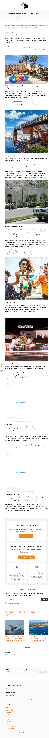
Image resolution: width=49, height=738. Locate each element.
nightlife (40, 309)
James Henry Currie (10, 15)
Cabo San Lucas (10, 710)
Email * (26, 669)
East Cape (8, 712)
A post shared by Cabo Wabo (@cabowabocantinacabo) (20, 421)
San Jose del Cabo (10, 724)
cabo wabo (12, 612)
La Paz (7, 719)
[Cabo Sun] (24, 5)
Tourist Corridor (10, 728)
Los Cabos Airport (10, 721)
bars (20, 40)
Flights (7, 714)
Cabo (7, 707)
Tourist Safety (8, 615)
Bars (6, 612)
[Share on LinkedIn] (1, 369)
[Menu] (2, 5)
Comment (8, 652)
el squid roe (19, 612)
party (37, 612)
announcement (17, 101)
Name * (8, 669)
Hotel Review (9, 717)
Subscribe (44, 599)
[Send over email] (1, 371)
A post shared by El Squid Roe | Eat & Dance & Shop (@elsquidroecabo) (20, 491)
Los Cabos (26, 612)
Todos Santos (9, 726)
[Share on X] (1, 366)
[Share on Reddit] (1, 374)
